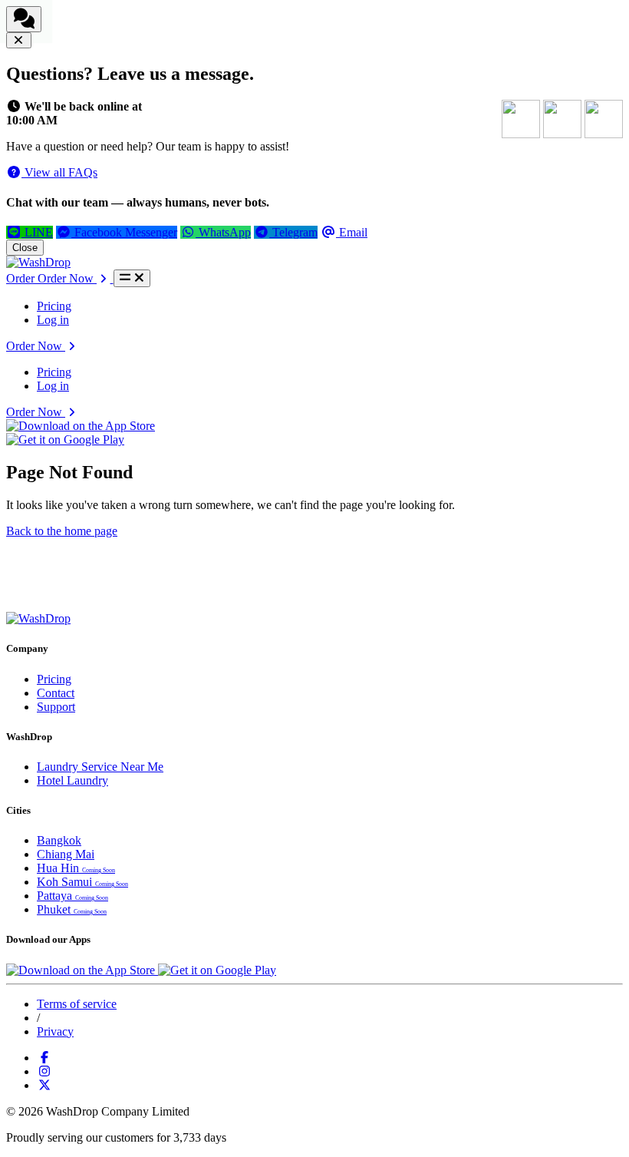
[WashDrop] (38, 262)
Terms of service (77, 1003)
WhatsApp (223, 232)
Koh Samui (82, 881)
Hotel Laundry (72, 780)
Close (25, 247)
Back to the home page (61, 530)
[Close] (18, 40)
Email (351, 232)
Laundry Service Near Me (100, 766)
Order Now (35, 345)
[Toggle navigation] (132, 278)
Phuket (72, 909)
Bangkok (59, 840)
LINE (37, 232)
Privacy (55, 1031)
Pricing (54, 305)
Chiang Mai (65, 854)
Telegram (293, 232)
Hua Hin (76, 867)
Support (56, 706)
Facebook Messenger (124, 232)
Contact (55, 692)
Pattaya (72, 895)
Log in (53, 319)
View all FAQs (59, 172)
